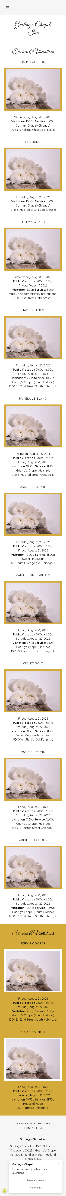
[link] (33, 29)
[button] (7, 7)
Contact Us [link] (33, 1127)
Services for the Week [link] (33, 1123)
